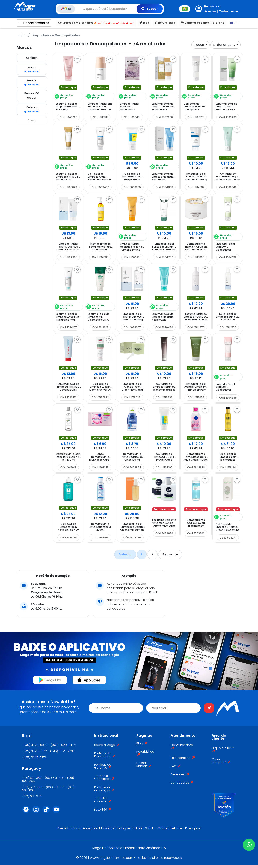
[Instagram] (37, 812)
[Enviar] (209, 708)
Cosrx (32, 120)
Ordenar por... (224, 44)
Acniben (32, 58)
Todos (199, 44)
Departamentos (36, 23)
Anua (32, 69)
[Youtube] (57, 812)
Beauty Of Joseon (31, 95)
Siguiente (170, 554)
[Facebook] (27, 812)
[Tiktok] (47, 812)
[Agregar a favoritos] (77, 59)
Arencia (32, 82)
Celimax (32, 109)
